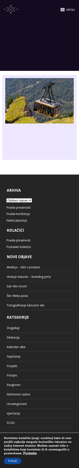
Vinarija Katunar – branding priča (29, 277)
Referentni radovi (18, 394)
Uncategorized (17, 404)
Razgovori (13, 385)
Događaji (13, 328)
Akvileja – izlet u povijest (23, 267)
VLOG (11, 423)
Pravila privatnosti (18, 207)
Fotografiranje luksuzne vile (25, 305)
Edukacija (13, 337)
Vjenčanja (13, 413)
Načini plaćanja (16, 220)
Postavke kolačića (18, 247)
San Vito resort (17, 286)
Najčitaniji (13, 356)
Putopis (12, 375)
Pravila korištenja (18, 214)
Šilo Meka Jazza (17, 296)
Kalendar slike (16, 347)
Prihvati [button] (12, 461)
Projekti (12, 366)
